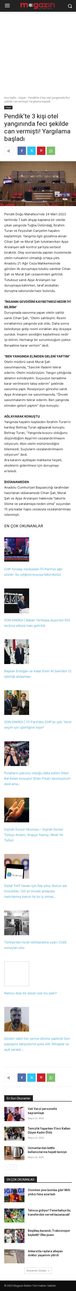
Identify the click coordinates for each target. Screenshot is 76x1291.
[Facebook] (22, 151)
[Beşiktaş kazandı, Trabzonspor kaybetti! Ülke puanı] (14, 1236)
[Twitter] (31, 151)
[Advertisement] (38, 51)
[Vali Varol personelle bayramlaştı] (14, 1114)
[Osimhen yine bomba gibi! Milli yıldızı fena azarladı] (14, 1195)
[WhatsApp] (51, 151)
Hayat (22, 97)
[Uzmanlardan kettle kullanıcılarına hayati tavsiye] (14, 1153)
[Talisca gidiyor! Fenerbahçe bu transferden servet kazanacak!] (14, 1215)
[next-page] (13, 1167)
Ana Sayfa (10, 97)
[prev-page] (7, 1167)
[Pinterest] (41, 151)
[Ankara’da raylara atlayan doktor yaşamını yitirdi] (14, 1256)
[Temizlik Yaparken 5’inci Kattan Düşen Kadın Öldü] (14, 1134)
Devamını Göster (37, 1270)
